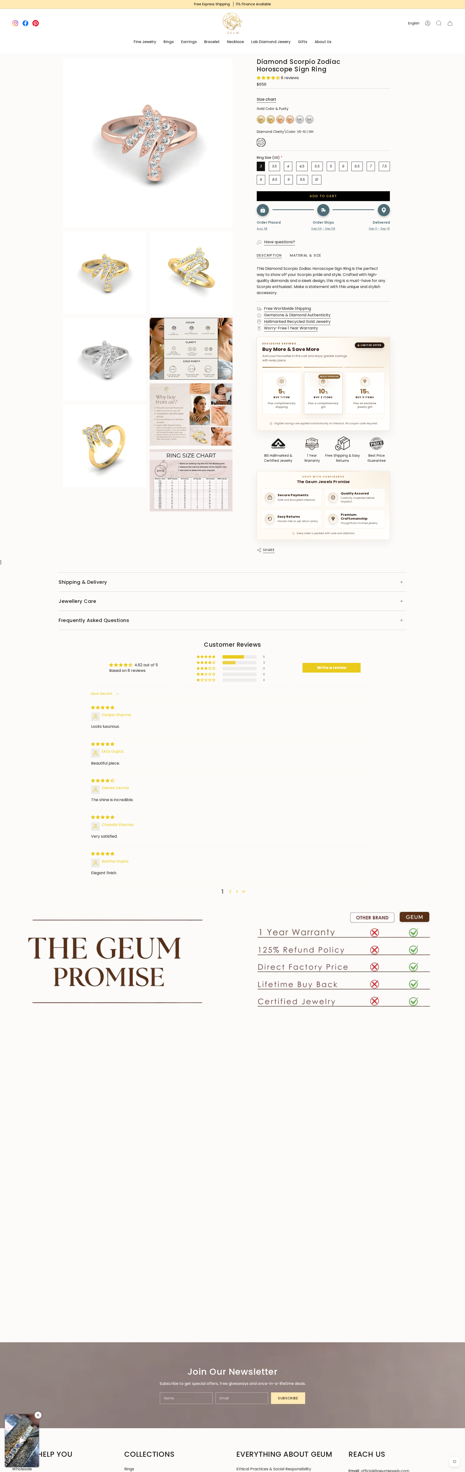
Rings (129, 1469)
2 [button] (230, 891)
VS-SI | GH (261, 142)
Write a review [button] (331, 667)
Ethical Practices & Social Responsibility (273, 1469)
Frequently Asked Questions (94, 620)
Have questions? (279, 242)
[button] (269, 78)
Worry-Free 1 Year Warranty (291, 328)
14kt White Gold (299, 119)
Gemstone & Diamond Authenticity (297, 315)
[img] (102, 707)
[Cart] (450, 23)
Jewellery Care (77, 601)
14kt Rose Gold (280, 119)
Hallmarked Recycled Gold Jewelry (297, 321)
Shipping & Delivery (83, 582)
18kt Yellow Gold (270, 119)
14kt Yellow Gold (261, 119)
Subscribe (288, 1398)
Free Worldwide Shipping (287, 308)
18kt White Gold (309, 119)
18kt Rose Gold (290, 119)
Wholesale (22, 1469)
